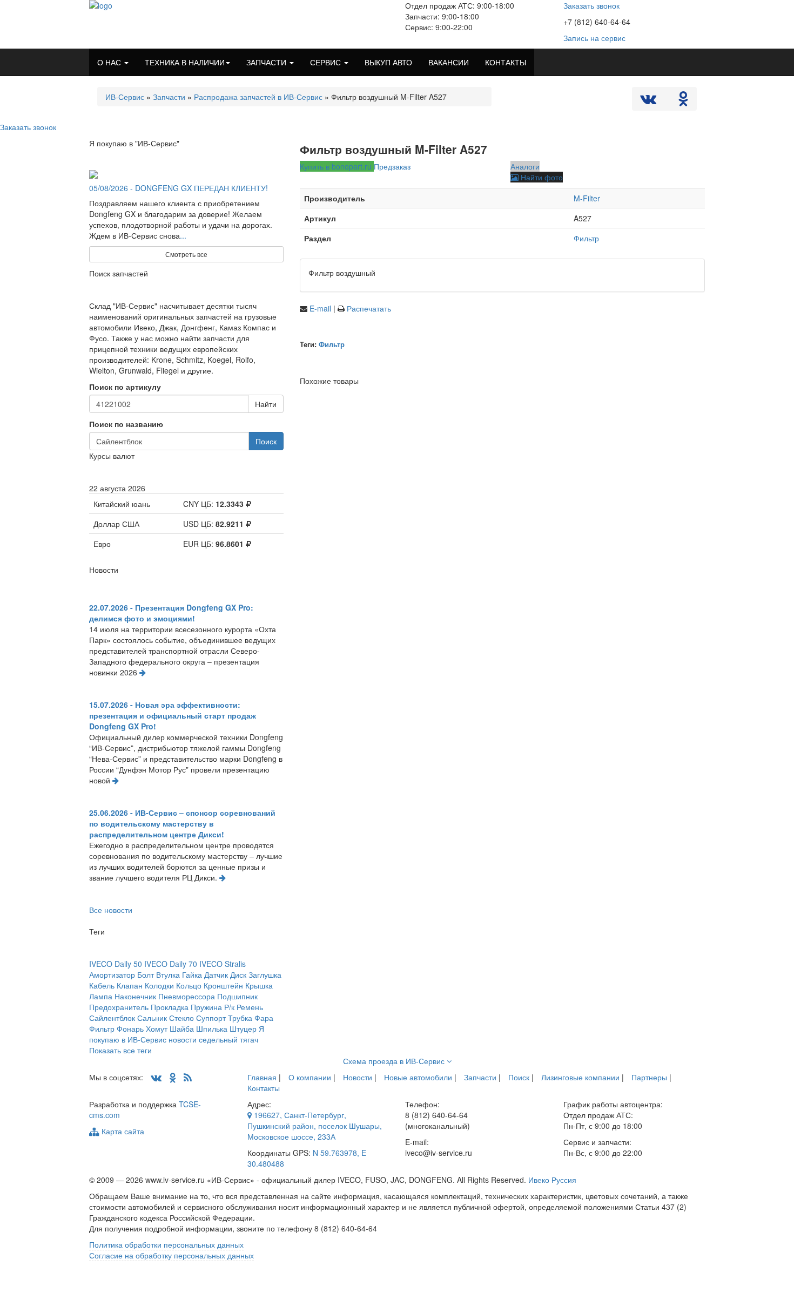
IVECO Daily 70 (170, 963)
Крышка (259, 985)
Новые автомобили (418, 1077)
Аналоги (525, 166)
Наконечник (135, 996)
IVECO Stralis (222, 963)
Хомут (156, 1028)
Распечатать (369, 308)
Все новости (110, 909)
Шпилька (211, 1028)
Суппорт (211, 1017)
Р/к (229, 1006)
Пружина (206, 1006)
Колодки (159, 985)
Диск (238, 974)
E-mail (321, 308)
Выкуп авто (388, 62)
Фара (263, 1017)
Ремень (250, 1006)
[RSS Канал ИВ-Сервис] (188, 1077)
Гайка (192, 974)
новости (183, 1039)
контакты (505, 62)
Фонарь (130, 1028)
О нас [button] (110, 62)
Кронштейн (223, 985)
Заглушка (264, 974)
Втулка (168, 974)
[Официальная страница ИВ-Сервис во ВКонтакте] (649, 101)
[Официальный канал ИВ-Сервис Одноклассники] (683, 101)
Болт (145, 974)
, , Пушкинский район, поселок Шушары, (314, 1125)
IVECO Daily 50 (115, 963)
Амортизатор (112, 974)
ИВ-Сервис (124, 96)
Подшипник (237, 996)
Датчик (216, 974)
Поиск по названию (126, 423)
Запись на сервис (594, 37)
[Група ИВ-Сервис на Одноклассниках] (172, 1077)
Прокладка (170, 1006)
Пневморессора (186, 996)
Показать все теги (120, 1050)
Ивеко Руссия (552, 1179)
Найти (266, 403)
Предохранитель (119, 1006)
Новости (357, 1077)
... (183, 235)
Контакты (263, 1087)
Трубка (240, 1017)
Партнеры (649, 1077)
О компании (309, 1077)
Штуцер (243, 1028)
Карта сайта (121, 1131)
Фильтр (586, 238)
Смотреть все (186, 254)
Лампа (100, 996)
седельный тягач (228, 1039)
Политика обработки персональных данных (166, 1244)
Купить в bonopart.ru (337, 166)
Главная (262, 1077)
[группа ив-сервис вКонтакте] (156, 1077)
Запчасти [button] (267, 62)
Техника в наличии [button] (185, 62)
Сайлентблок (112, 1017)
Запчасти (169, 96)
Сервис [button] (326, 62)
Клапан (130, 985)
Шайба (182, 1028)
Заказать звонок (591, 5)
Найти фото (541, 177)
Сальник (152, 1017)
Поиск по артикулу (125, 386)
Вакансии (448, 62)
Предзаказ (392, 166)
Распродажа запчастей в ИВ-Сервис (258, 96)
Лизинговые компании (580, 1077)
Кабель (102, 985)
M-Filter (587, 198)
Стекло (181, 1017)
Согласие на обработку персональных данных (171, 1255)
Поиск (266, 441)
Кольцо (188, 985)
